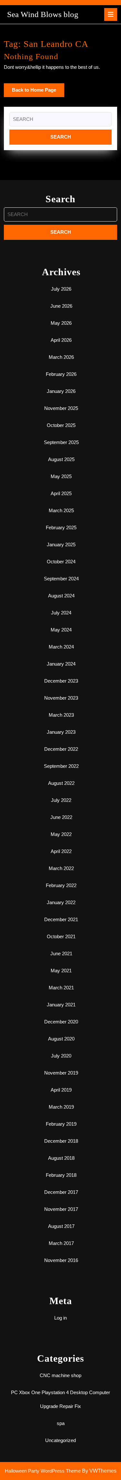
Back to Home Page (38, 92)
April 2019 (61, 1090)
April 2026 (61, 340)
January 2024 (61, 664)
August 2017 (61, 1226)
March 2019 (61, 1107)
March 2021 (61, 987)
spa (61, 1423)
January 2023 (61, 732)
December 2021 (61, 919)
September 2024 (61, 578)
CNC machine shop (60, 1375)
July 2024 (61, 612)
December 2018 (61, 1141)
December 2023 (61, 681)
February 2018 (61, 1175)
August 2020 (61, 1038)
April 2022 (61, 851)
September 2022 (61, 766)
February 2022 (61, 885)
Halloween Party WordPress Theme (43, 1471)
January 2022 (61, 902)
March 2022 (61, 868)
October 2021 (61, 936)
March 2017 (61, 1243)
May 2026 (61, 323)
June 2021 (61, 953)
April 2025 (61, 493)
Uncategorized (60, 1440)
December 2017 (61, 1192)
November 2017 (61, 1209)
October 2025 (61, 425)
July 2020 (61, 1055)
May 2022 (61, 834)
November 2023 (61, 698)
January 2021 (61, 1004)
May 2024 (61, 629)
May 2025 (61, 476)
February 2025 (61, 527)
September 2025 (61, 442)
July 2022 (61, 800)
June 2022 (61, 817)
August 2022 (61, 783)
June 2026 (61, 306)
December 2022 (61, 749)
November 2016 (61, 1260)
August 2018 (61, 1158)
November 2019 (61, 1073)
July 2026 (61, 289)
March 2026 (61, 357)
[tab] (110, 14)
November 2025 (61, 408)
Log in (60, 1318)
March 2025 (61, 510)
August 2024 (61, 595)
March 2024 (61, 646)
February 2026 (61, 374)
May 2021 (61, 970)
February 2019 (61, 1124)
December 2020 (61, 1021)
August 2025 (61, 459)
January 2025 (61, 544)
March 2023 (61, 715)
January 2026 (61, 391)
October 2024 (61, 561)
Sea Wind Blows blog (42, 14)
